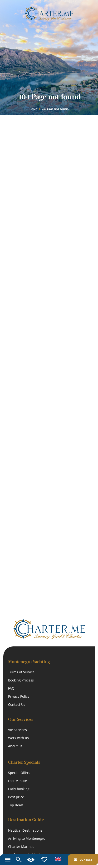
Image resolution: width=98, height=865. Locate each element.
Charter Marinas (21, 846)
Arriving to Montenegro (26, 838)
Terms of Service (21, 672)
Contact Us (16, 704)
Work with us (18, 738)
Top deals (16, 805)
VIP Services (17, 729)
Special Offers (19, 772)
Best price (16, 797)
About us (15, 746)
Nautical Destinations (25, 830)
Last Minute (17, 780)
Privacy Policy (18, 696)
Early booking (18, 789)
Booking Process (21, 680)
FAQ (11, 688)
